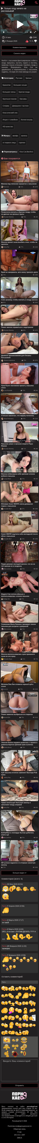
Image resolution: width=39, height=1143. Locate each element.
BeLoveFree (7, 837)
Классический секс (10, 113)
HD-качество (8, 127)
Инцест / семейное (10, 120)
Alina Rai (6, 247)
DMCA (19, 1138)
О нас (19, 1132)
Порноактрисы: (11, 152)
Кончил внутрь (26, 120)
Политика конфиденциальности (19, 1126)
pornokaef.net (32, 1106)
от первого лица (9, 143)
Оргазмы (23, 99)
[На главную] (19, 1099)
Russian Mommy (9, 217)
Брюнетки (7, 85)
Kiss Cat (6, 187)
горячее (22, 143)
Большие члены (9, 92)
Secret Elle (7, 717)
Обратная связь (20, 1129)
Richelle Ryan (8, 659)
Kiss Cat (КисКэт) (26, 152)
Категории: (9, 78)
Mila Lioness (7, 569)
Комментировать (19, 47)
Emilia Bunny (8, 747)
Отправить (19, 1085)
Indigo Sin (7, 599)
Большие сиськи (20, 85)
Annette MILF (8, 509)
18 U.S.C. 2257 (19, 1135)
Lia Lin (6, 689)
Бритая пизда (24, 92)
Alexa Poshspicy (9, 418)
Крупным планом (9, 99)
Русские (19, 78)
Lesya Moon (7, 479)
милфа (15, 136)
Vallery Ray (7, 777)
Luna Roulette (8, 390)
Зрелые (28, 78)
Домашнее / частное (20, 106)
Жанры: (7, 136)
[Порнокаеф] (20, 3)
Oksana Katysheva (9, 360)
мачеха (24, 136)
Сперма (6, 106)
